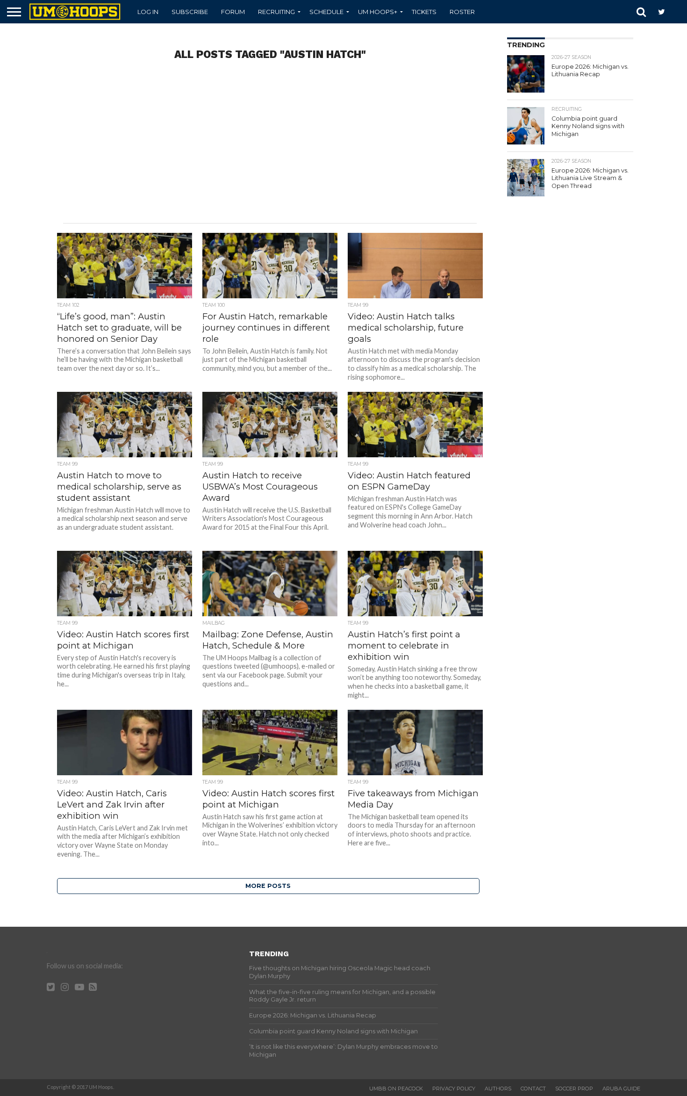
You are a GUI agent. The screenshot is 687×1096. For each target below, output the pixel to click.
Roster (462, 11)
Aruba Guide (621, 1088)
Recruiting (276, 11)
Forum (233, 11)
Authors (498, 1088)
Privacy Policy (453, 1088)
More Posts (268, 885)
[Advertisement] (270, 148)
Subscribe (190, 11)
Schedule (326, 11)
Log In (147, 11)
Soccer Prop (574, 1088)
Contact (533, 1088)
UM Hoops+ (377, 11)
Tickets (424, 11)
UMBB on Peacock (396, 1088)
